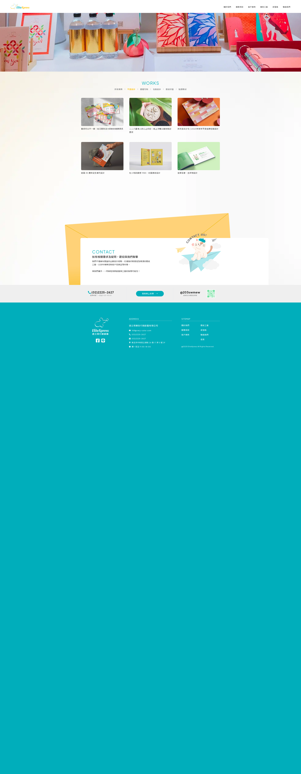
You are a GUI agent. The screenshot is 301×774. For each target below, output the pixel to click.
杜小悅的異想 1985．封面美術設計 (144, 173)
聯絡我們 (286, 7)
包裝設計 (157, 89)
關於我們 (227, 7)
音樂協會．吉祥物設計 (188, 173)
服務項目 (239, 7)
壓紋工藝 (264, 7)
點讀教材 (183, 89)
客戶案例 (252, 7)
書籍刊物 (144, 89)
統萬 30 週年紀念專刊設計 (93, 173)
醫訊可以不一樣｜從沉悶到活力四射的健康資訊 (102, 129)
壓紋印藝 (170, 89)
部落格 (275, 7)
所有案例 (119, 89)
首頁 (203, 339)
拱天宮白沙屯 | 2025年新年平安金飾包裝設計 (198, 129)
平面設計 (131, 89)
